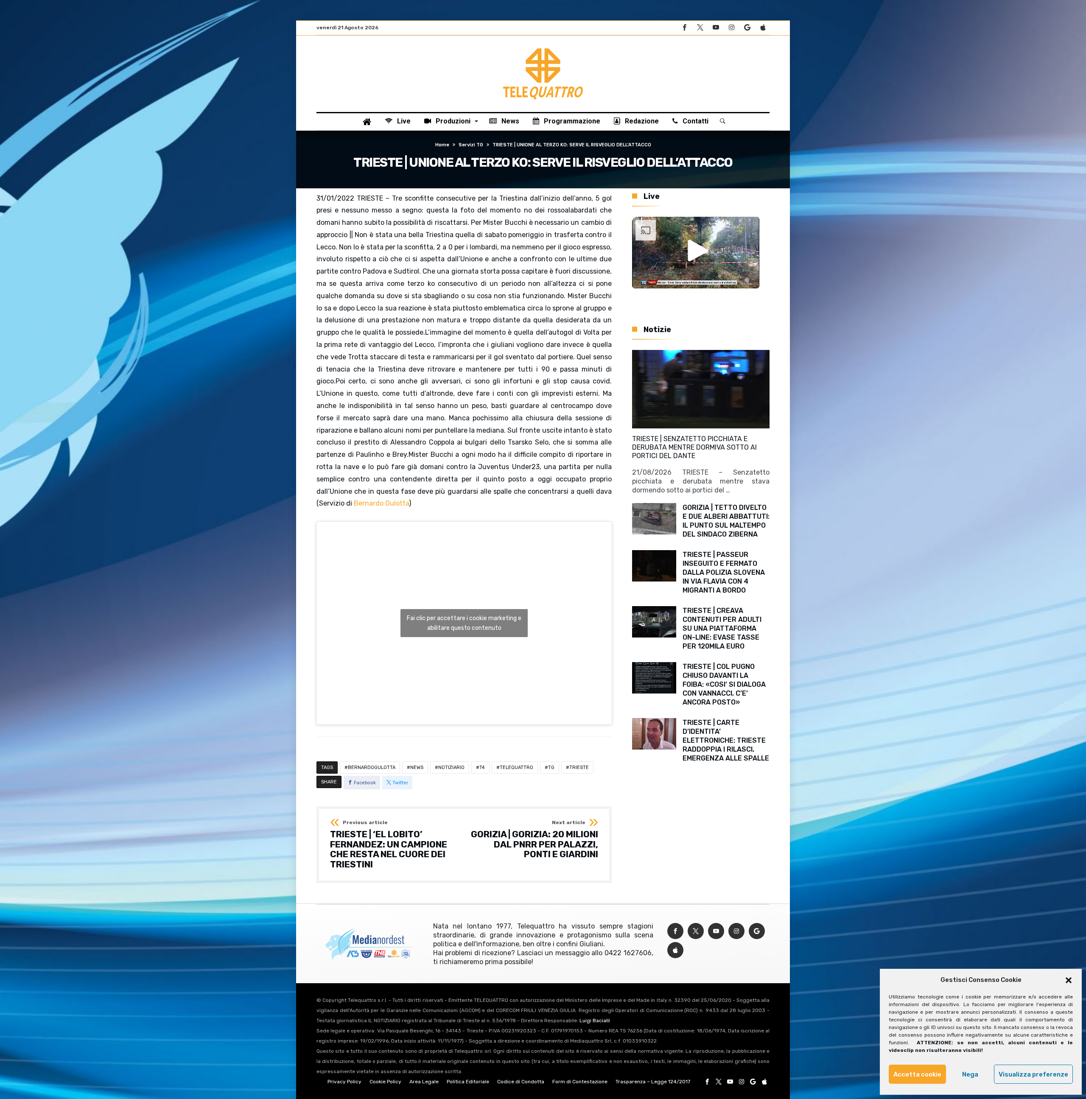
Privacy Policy (344, 1082)
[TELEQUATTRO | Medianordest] (543, 48)
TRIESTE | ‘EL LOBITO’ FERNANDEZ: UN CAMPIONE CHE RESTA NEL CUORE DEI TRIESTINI (388, 845)
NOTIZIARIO (451, 767)
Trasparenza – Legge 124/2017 (653, 1082)
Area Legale (424, 1082)
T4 (482, 767)
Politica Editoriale (468, 1082)
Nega (970, 1074)
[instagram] (731, 28)
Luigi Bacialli (594, 1020)
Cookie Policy (385, 1082)
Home (442, 145)
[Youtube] (715, 28)
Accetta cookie (917, 1074)
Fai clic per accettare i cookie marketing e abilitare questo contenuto (464, 623)
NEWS (416, 767)
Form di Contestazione (579, 1082)
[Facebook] (684, 28)
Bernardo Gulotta (381, 503)
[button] (1068, 980)
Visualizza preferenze (1033, 1074)
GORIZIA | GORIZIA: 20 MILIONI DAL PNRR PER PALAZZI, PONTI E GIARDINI (534, 839)
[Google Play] (747, 28)
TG (551, 767)
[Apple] (763, 28)
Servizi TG (471, 145)
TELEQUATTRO (516, 767)
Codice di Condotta (520, 1082)
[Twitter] (700, 28)
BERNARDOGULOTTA (371, 767)
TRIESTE (579, 767)
